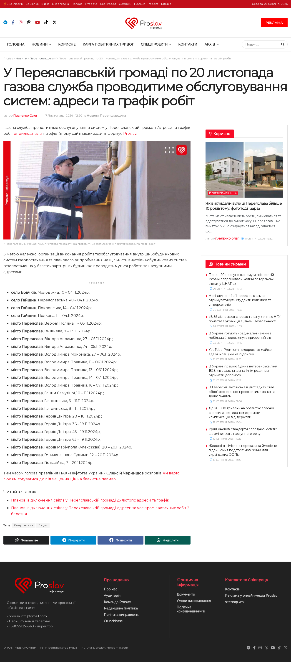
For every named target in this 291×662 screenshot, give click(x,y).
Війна (45, 3)
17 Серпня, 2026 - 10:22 (226, 438)
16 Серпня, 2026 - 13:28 (226, 459)
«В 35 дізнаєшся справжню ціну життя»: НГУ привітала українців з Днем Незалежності (245, 319)
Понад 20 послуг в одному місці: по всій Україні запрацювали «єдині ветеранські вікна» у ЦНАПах (241, 279)
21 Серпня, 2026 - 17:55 (226, 359)
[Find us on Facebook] (13, 22)
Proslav (8, 58)
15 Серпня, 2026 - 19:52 (258, 238)
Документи (186, 594)
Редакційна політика (121, 608)
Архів (210, 44)
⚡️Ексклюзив (13, 3)
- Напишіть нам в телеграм (28, 621)
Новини (40, 44)
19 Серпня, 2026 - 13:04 (227, 422)
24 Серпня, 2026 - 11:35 (227, 326)
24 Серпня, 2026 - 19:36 (227, 309)
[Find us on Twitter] (55, 22)
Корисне (66, 44)
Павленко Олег (25, 115)
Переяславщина (42, 58)
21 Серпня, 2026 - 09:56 (227, 401)
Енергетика (60, 3)
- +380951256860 (20, 626)
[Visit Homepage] (145, 22)
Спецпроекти (154, 44)
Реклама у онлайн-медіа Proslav (251, 595)
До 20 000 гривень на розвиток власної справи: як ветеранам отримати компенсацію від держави (241, 412)
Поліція (139, 3)
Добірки (125, 3)
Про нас (110, 589)
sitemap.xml (234, 602)
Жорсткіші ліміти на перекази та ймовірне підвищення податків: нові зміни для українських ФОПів (243, 450)
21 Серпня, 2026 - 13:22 (226, 380)
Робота (153, 3)
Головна (15, 44)
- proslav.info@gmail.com (27, 616)
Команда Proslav (117, 602)
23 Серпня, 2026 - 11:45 (227, 342)
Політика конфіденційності (191, 609)
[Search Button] (283, 44)
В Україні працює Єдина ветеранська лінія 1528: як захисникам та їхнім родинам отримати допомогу (243, 370)
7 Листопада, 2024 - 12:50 (63, 115)
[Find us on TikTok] (46, 22)
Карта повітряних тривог (108, 44)
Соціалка (32, 3)
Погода (77, 3)
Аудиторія (112, 595)
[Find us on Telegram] (5, 22)
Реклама (274, 22)
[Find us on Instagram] (21, 22)
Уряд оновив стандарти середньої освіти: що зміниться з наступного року (243, 431)
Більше (166, 3)
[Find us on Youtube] (37, 22)
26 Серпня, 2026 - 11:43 (227, 288)
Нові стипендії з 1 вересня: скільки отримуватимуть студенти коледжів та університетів (240, 300)
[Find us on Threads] (29, 22)
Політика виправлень (121, 615)
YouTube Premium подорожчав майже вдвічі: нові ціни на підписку (240, 352)
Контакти (187, 44)
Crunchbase (113, 621)
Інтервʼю (91, 3)
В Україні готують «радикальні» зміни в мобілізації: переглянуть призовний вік (240, 335)
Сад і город (108, 3)
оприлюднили (28, 133)
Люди (42, 525)
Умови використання (194, 601)
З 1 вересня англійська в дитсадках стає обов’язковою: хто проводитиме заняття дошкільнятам (242, 391)
